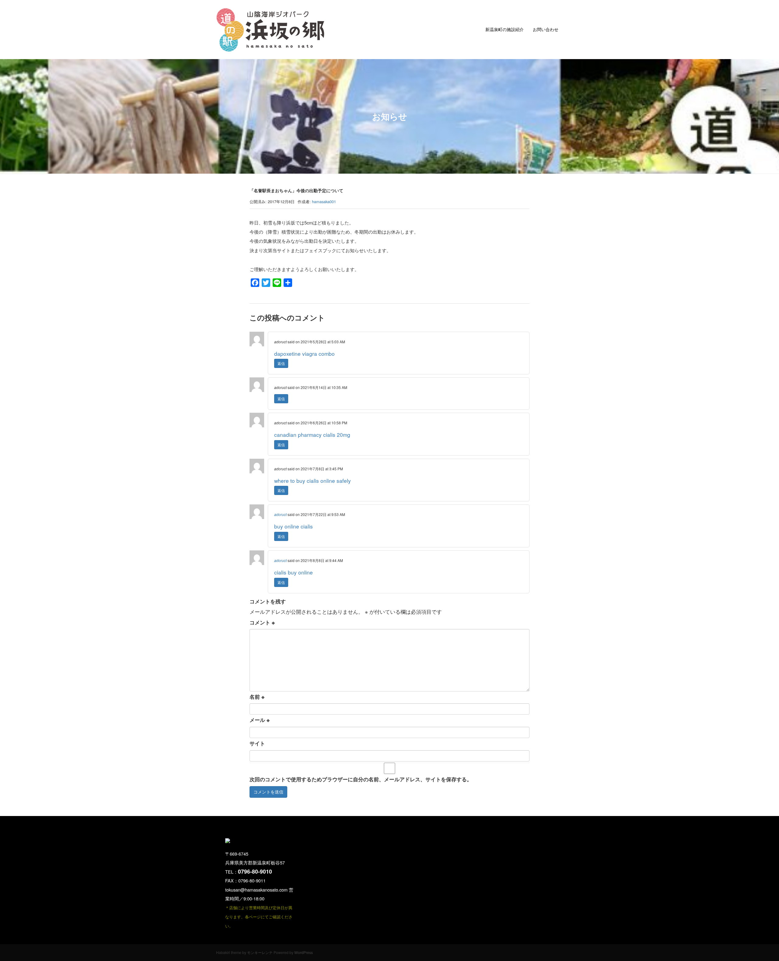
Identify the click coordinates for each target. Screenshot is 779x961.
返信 (281, 363)
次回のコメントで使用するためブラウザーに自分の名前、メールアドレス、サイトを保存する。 (361, 779)
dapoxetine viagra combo (304, 353)
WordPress (303, 952)
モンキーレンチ (260, 952)
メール (260, 719)
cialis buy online (293, 572)
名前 (257, 696)
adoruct (280, 514)
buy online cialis (293, 526)
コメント (262, 622)
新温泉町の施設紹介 (504, 29)
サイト (257, 743)
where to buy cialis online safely (312, 480)
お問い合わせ (545, 29)
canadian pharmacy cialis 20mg (312, 434)
